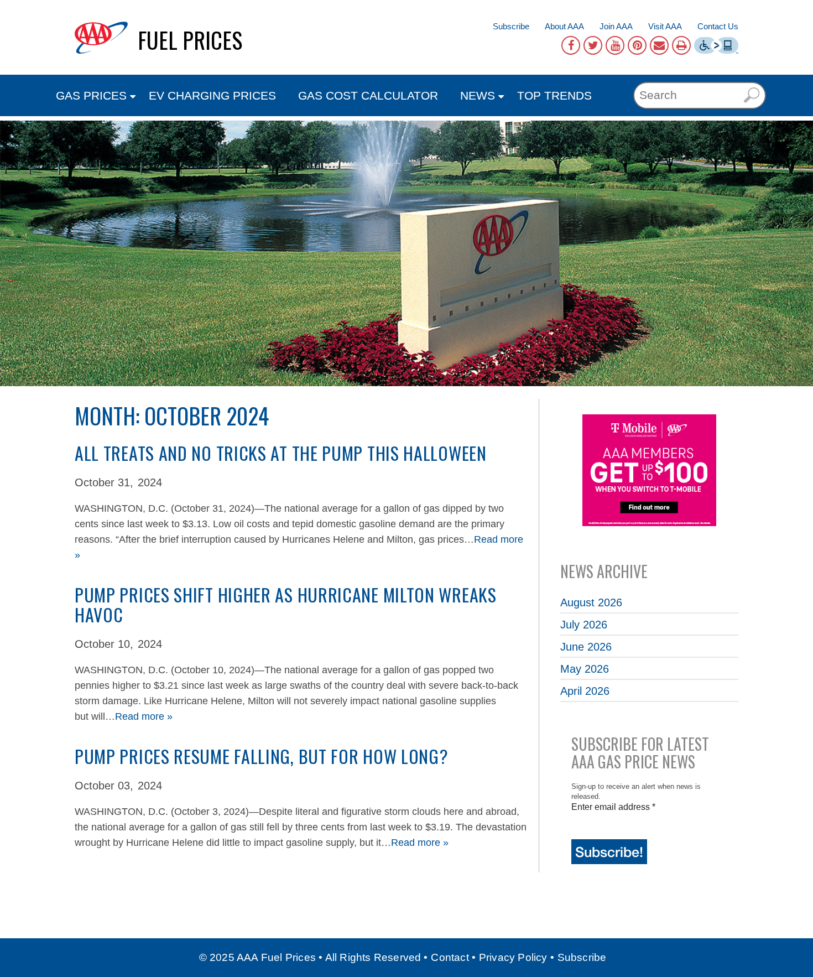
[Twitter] (593, 45)
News (477, 95)
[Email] (659, 45)
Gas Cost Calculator (368, 95)
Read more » (144, 716)
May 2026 (584, 669)
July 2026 (583, 625)
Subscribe (511, 26)
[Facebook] (570, 45)
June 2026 (586, 647)
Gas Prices (91, 95)
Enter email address (613, 807)
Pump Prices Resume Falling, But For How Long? (262, 756)
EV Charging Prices (212, 95)
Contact (449, 957)
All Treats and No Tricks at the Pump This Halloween (281, 453)
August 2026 (591, 602)
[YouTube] (615, 45)
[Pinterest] (637, 45)
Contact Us (717, 26)
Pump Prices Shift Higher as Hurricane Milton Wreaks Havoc (286, 604)
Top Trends (554, 95)
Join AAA (616, 26)
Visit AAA (665, 26)
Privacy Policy (513, 957)
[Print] (681, 45)
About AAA (564, 26)
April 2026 (584, 691)
